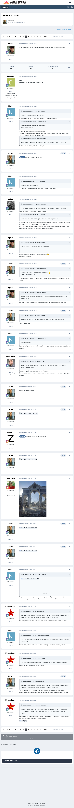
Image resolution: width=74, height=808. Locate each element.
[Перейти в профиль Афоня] (11, 50)
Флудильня (21, 22)
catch (38, 111)
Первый (10, 432)
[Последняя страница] (49, 37)
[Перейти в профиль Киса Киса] (11, 485)
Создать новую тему (64, 29)
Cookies (42, 803)
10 (34, 36)
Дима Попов (10, 356)
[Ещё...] (69, 44)
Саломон (10, 76)
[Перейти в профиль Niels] (11, 112)
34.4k (11, 169)
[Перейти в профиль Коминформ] (11, 613)
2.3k (11, 494)
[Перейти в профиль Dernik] (5, 22)
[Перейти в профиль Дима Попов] (11, 363)
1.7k (11, 448)
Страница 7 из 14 (57, 36)
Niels (10, 106)
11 (37, 36)
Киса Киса (10, 478)
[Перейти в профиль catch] (11, 205)
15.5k (11, 59)
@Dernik (22, 436)
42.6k (11, 121)
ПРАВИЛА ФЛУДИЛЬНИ (11, 760)
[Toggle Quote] (22, 111)
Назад (8, 36)
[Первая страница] (3, 37)
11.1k (11, 214)
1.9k (11, 91)
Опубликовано (28, 43)
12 (40, 36)
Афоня (10, 43)
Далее (45, 36)
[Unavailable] (28, 459)
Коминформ (10, 606)
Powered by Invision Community (37, 805)
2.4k (11, 372)
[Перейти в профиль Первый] (11, 439)
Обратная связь (33, 803)
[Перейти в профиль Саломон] (11, 82)
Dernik (12, 20)
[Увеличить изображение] (23, 720)
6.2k (11, 622)
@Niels (22, 157)
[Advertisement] (37, 783)
